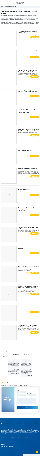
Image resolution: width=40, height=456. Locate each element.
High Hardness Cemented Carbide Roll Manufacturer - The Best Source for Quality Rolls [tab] (17, 355)
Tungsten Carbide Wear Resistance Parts (12, 437)
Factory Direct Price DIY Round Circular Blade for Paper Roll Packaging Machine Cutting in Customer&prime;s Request (28, 111)
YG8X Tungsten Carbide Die (21, 437)
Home (2, 6)
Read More (27, 56)
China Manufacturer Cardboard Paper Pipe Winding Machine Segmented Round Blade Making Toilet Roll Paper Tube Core (28, 209)
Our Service (12, 446)
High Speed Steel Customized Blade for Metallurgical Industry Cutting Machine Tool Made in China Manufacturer (28, 287)
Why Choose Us (6, 446)
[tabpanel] (20, 368)
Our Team (9, 446)
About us (2, 446)
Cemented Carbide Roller (4, 437)
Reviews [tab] (5, 351)
